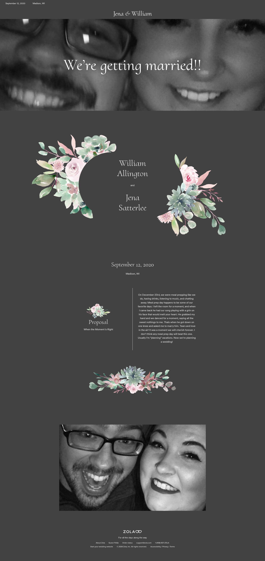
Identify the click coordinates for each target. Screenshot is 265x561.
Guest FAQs (114, 543)
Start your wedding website (101, 547)
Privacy (165, 547)
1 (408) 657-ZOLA (162, 543)
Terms (172, 547)
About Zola (100, 543)
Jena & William (132, 13)
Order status (127, 543)
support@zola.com (144, 543)
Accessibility (155, 547)
